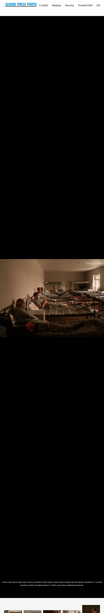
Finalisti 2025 (85, 5)
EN (98, 5)
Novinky (69, 5)
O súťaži (43, 5)
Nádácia (56, 5)
